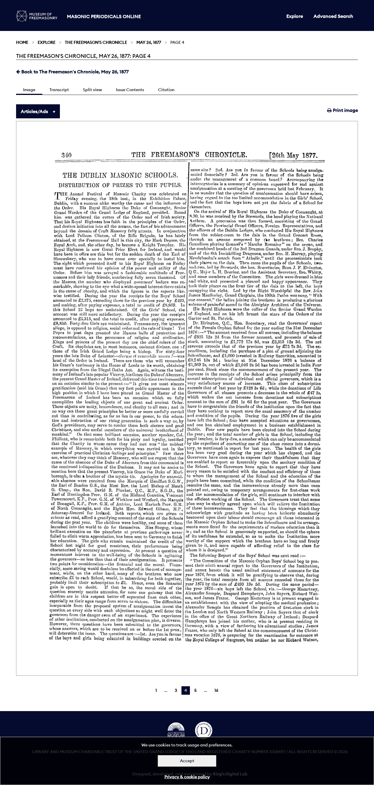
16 (216, 690)
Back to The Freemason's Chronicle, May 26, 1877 (74, 71)
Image (29, 89)
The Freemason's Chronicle (96, 42)
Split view (92, 89)
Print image (345, 110)
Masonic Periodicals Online (104, 16)
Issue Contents (130, 89)
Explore (294, 16)
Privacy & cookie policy (187, 776)
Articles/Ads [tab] (34, 111)
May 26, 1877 (148, 42)
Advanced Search (333, 16)
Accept (187, 760)
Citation (166, 89)
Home (22, 42)
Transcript (59, 89)
